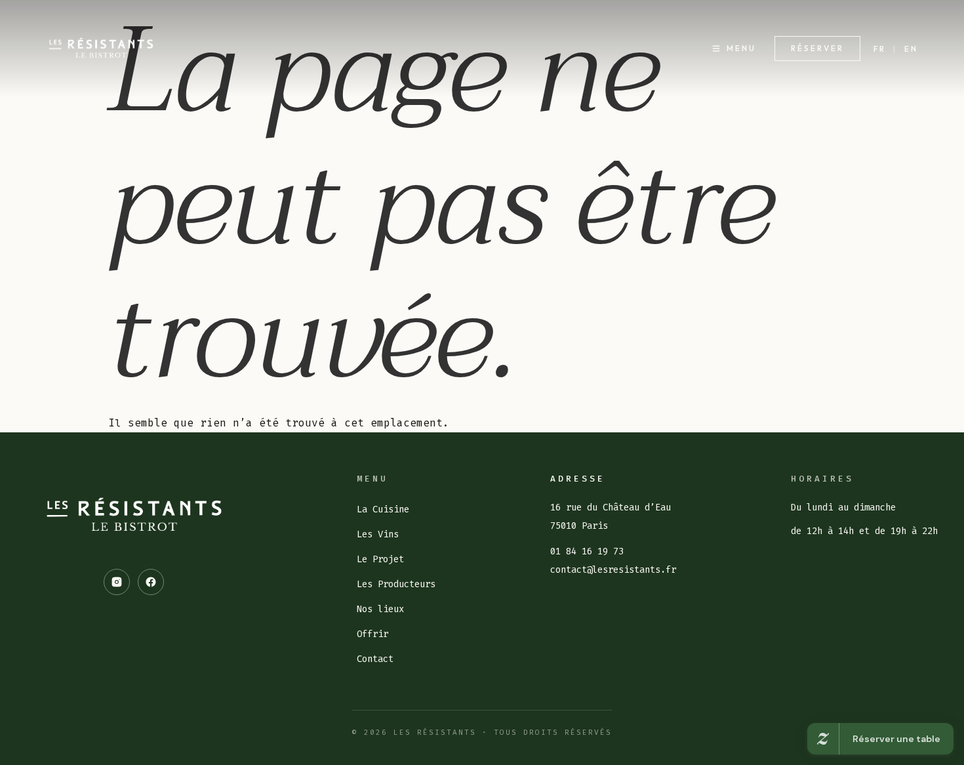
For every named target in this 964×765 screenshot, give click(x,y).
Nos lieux (380, 609)
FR (880, 49)
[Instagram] (117, 582)
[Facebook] (151, 582)
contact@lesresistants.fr (613, 570)
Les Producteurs (396, 584)
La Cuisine (383, 509)
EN (911, 49)
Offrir (372, 634)
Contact (375, 659)
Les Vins (378, 534)
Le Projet (380, 559)
